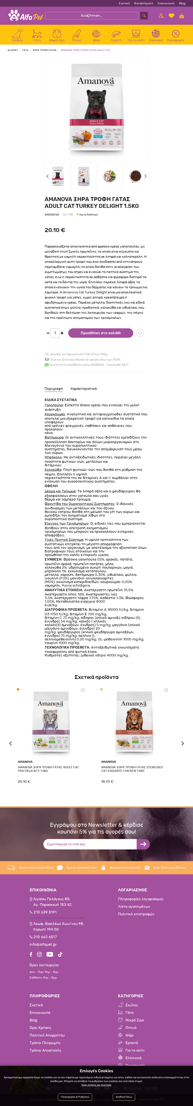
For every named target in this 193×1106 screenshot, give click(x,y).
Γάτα (129, 1012)
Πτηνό (131, 1027)
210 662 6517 (45, 937)
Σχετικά (124, 3)
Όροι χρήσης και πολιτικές (96, 1085)
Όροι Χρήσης (40, 1027)
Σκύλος (132, 1005)
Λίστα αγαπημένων (134, 906)
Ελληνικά (133, 1058)
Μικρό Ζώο (135, 1020)
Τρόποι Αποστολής (45, 1050)
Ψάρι (130, 1035)
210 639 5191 (45, 912)
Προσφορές (135, 1065)
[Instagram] (39, 955)
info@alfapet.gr (43, 944)
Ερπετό (132, 1042)
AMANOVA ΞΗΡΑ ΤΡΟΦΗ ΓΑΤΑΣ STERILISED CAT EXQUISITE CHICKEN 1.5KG (132, 769)
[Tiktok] (60, 955)
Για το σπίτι (135, 1050)
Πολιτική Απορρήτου (47, 1035)
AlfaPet (13, 50)
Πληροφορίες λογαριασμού (140, 899)
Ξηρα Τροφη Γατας (45, 50)
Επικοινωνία (166, 3)
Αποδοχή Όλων (124, 1097)
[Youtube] (50, 955)
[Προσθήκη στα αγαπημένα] (140, 333)
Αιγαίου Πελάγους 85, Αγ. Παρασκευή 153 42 (52, 902)
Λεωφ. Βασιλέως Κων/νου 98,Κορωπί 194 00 (58, 926)
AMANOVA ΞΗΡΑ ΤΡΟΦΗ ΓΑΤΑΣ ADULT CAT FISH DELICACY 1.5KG (48, 769)
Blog (182, 3)
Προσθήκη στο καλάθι (101, 333)
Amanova (52, 215)
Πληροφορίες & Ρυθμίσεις (75, 1097)
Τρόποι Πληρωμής (45, 1042)
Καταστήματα (143, 3)
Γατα (25, 50)
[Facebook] (31, 955)
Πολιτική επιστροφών (136, 914)
